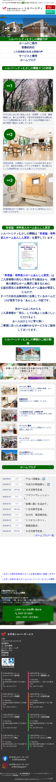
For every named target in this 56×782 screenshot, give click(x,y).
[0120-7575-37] (28, 3)
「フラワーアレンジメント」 (36, 497)
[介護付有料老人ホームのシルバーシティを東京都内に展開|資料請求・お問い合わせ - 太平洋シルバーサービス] (50, 7)
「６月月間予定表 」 (34, 531)
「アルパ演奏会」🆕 (34, 478)
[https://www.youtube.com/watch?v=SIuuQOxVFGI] (28, 354)
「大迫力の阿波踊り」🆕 (36, 484)
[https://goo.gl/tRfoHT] (9, 455)
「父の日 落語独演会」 (36, 514)
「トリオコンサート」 (35, 520)
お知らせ (5, 655)
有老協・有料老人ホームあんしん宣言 (27, 275)
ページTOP (48, 779)
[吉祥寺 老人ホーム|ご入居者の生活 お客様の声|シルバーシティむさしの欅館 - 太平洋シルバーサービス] (9, 415)
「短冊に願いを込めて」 (36, 503)
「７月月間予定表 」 (34, 509)
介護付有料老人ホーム (14, 679)
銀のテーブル (6, 650)
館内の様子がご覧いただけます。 (32, 453)
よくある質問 (6, 646)
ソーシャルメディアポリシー (42, 773)
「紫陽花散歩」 (31, 525)
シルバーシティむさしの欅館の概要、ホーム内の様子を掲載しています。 (35, 389)
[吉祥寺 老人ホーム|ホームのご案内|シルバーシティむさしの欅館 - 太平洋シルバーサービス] (9, 389)
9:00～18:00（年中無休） (28, 613)
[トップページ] (22, 10)
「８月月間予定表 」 (34, 489)
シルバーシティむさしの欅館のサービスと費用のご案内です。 (35, 428)
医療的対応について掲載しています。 (33, 400)
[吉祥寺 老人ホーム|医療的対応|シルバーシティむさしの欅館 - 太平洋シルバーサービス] (9, 402)
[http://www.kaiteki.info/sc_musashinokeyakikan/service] (9, 428)
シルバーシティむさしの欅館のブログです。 (34, 440)
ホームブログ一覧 (44, 535)
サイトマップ (24, 775)
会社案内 (5, 643)
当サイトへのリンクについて (9, 773)
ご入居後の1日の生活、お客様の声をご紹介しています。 (35, 414)
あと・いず (9, 648)
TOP (3, 639)
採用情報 (5, 653)
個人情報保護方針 (25, 773)
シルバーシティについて (11, 641)
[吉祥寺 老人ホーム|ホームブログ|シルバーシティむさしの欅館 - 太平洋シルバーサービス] (9, 442)
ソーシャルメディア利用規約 (10, 775)
